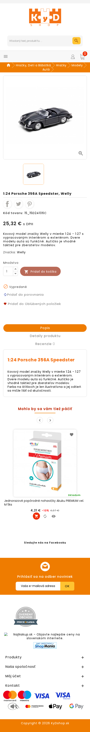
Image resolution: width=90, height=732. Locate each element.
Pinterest (29, 204)
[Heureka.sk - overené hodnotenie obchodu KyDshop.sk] (67, 616)
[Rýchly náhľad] (53, 516)
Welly (21, 252)
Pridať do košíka (40, 271)
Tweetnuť (18, 204)
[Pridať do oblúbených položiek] (71, 434)
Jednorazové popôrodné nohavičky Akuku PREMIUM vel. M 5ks (44, 502)
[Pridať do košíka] (36, 516)
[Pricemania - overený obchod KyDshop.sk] (25, 616)
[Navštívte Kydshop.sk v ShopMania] (45, 645)
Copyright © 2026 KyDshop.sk (45, 723)
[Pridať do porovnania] (45, 516)
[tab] (45, 328)
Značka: (9, 252)
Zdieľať (7, 204)
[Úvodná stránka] (9, 65)
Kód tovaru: (13, 213)
